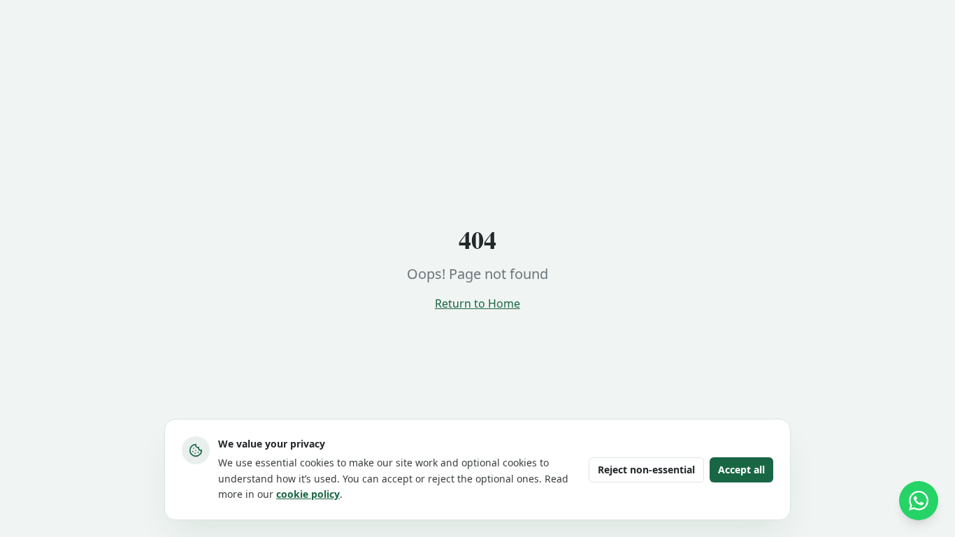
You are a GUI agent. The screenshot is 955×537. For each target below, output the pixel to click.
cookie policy (308, 494)
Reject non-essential (646, 469)
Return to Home (477, 303)
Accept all (741, 469)
